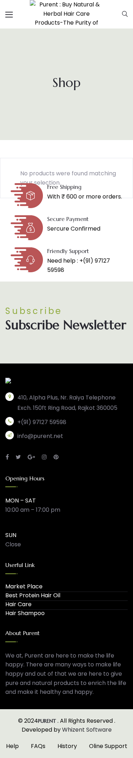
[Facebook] (7, 457)
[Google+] (31, 457)
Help (12, 746)
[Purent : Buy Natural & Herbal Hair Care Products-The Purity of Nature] (66, 14)
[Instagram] (44, 457)
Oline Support (108, 746)
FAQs (38, 746)
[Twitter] (18, 457)
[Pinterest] (56, 457)
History (67, 746)
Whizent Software (87, 730)
